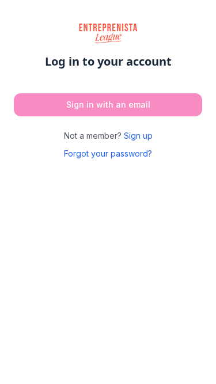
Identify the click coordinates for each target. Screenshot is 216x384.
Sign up (138, 135)
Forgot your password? (108, 153)
